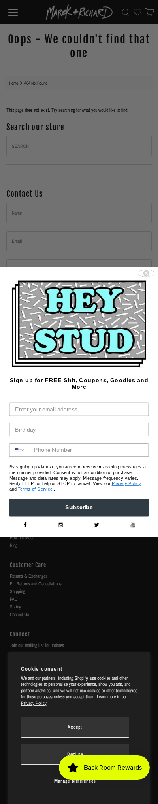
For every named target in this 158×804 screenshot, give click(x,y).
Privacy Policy (34, 703)
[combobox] (19, 450)
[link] (24, 525)
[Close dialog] (146, 273)
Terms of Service (35, 489)
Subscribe (79, 508)
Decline (75, 754)
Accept (75, 727)
